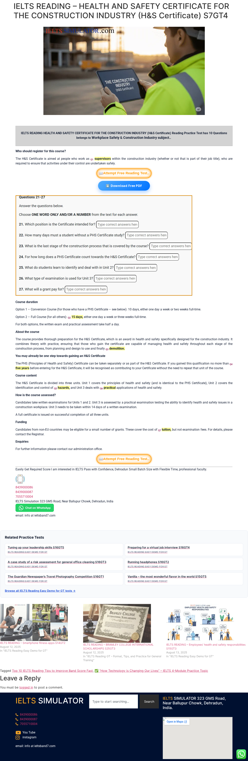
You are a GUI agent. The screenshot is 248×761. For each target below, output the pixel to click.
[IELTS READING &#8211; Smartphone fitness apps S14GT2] (39, 622)
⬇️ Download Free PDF (124, 186)
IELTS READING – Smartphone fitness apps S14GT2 (32, 642)
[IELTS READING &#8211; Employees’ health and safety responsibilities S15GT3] (205, 623)
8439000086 (24, 487)
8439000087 (24, 492)
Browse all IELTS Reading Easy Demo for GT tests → (40, 590)
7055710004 (24, 496)
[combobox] (113, 701)
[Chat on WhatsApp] (35, 511)
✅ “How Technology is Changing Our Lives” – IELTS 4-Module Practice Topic (151, 671)
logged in (26, 687)
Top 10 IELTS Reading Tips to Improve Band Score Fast (52, 671)
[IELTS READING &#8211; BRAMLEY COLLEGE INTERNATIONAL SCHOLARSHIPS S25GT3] (122, 623)
